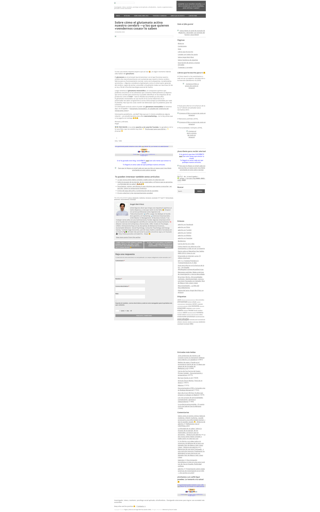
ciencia (130, 198)
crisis (189, 306)
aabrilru (179, 300)
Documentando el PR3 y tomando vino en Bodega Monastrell (191, 389)
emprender (181, 308)
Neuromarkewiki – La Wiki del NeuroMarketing (188, 287)
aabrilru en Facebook (185, 224)
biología (190, 302)
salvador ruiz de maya (193, 322)
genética (200, 310)
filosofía (196, 310)
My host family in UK (185, 378)
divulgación (135, 198)
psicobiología (191, 316)
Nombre (118, 279)
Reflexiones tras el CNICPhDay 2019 (188, 425)
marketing (142, 198)
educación (202, 306)
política (201, 314)
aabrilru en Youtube (185, 238)
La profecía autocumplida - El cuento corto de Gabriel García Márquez (191, 405)
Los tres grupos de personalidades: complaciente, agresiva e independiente (190, 400)
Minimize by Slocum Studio (169, 509)
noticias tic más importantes (192, 314)
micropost (148, 198)
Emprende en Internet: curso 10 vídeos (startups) (189, 257)
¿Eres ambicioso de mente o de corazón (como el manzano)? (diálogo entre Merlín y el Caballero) (191, 358)
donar (138, 154)
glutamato (117, 199)
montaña (179, 314)
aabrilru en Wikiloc (184, 235)
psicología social (193, 319)
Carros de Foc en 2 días (186, 244)
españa (180, 310)
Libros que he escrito (177, 15)
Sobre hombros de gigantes (188, 60)
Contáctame (193, 15)
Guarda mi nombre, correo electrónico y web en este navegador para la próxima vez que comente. (143, 304)
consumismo (189, 304)
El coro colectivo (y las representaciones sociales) (135, 193)
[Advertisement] (192, 206)
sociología (180, 324)
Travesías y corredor (159, 15)
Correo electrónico (122, 286)
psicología (154, 198)
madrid (185, 312)
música (184, 314)
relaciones (184, 322)
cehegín (194, 302)
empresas (189, 308)
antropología (182, 302)
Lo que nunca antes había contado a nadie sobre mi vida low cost (140, 180)
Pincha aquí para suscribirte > (155, 129)
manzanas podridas (191, 312)
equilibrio (198, 308)
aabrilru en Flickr (184, 227)
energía (194, 308)
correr (194, 304)
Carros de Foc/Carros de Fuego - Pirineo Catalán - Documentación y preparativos (190, 373)
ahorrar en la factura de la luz (188, 299)
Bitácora (127, 15)
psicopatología (201, 319)
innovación (179, 312)
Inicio (118, 15)
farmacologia (169, 198)
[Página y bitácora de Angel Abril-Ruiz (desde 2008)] (124, 2)
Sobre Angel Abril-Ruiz (141, 15)
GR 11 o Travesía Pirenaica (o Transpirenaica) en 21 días (188, 262)
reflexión (179, 322)
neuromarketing (125, 199)
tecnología (186, 324)
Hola (179, 49)
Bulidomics (182, 241)
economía (195, 306)
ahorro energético (200, 300)
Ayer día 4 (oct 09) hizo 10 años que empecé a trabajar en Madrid (190, 394)
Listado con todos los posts (188, 54)
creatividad (200, 304)
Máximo (181, 385)
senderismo (202, 322)
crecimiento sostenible (182, 306)
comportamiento (181, 304)
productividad (181, 316)
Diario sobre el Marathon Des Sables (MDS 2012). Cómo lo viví (191, 252)
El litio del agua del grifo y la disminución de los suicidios (137, 191)
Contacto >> (141, 506)
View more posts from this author (128, 237)
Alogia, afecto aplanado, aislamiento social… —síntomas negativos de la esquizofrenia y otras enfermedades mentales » (159, 245)
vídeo (191, 324)
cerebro (198, 302)
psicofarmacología (199, 316)
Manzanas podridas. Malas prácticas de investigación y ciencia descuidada (191, 273)
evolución (185, 310)
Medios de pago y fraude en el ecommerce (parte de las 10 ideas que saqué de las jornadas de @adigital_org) (191, 365)
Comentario (120, 261)
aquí (143, 146)
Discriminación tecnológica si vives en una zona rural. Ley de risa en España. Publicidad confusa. (191, 463)
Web (116, 294)
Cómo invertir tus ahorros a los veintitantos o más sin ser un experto (191, 247)
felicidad (190, 310)
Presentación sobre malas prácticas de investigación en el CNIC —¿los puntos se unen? (191, 471)
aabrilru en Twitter (185, 233)
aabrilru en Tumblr (185, 230)
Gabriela (181, 460)
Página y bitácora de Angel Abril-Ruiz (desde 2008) (137, 509)
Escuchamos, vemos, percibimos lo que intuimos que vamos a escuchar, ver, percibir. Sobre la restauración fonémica (144, 187)
